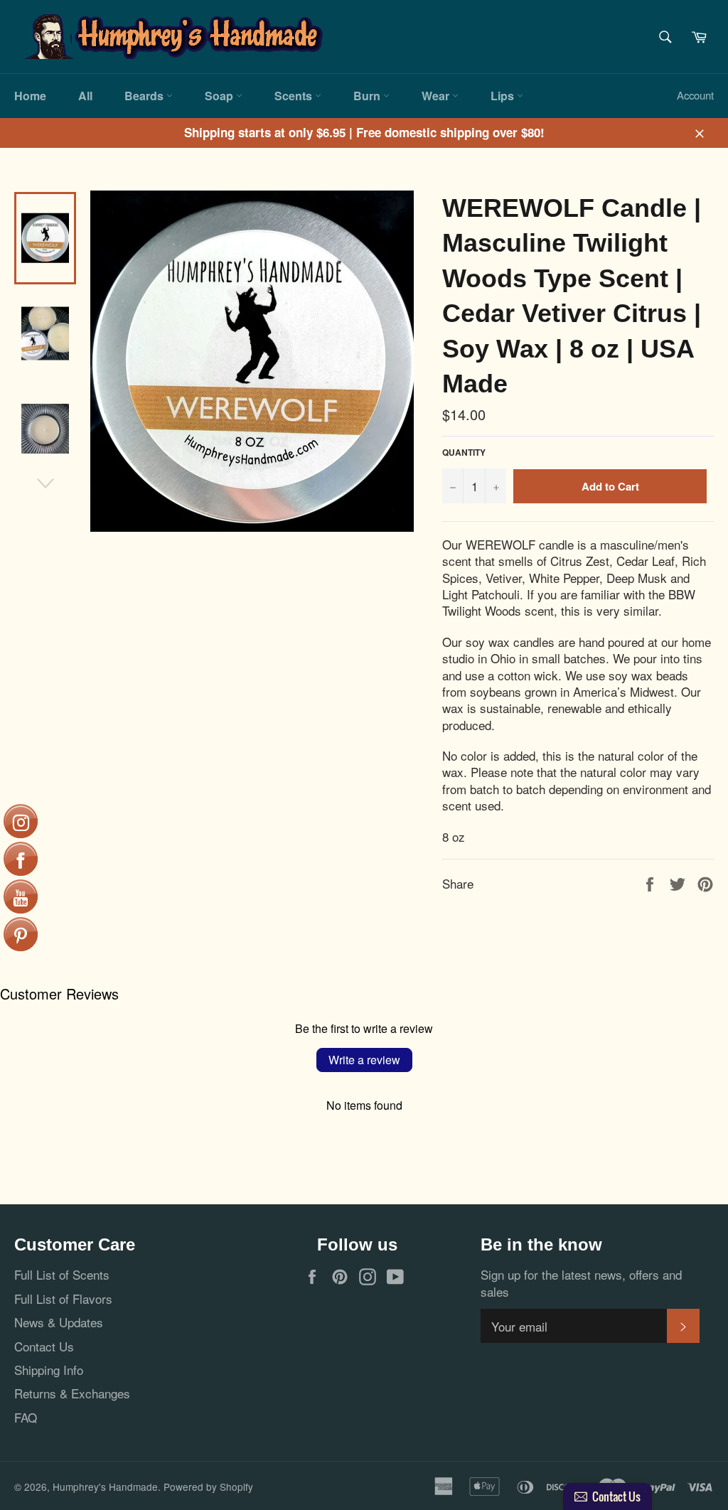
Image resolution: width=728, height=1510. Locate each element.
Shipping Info (48, 1369)
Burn (368, 95)
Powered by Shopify (208, 1486)
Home (30, 95)
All (85, 95)
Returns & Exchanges (72, 1393)
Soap (220, 95)
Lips (504, 95)
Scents (294, 95)
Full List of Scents (61, 1274)
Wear (437, 95)
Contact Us (44, 1346)
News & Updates (58, 1322)
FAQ (25, 1417)
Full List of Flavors (63, 1298)
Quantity (464, 453)
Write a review (364, 1059)
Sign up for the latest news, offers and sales (581, 1283)
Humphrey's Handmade (105, 1486)
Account (695, 94)
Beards (145, 95)
